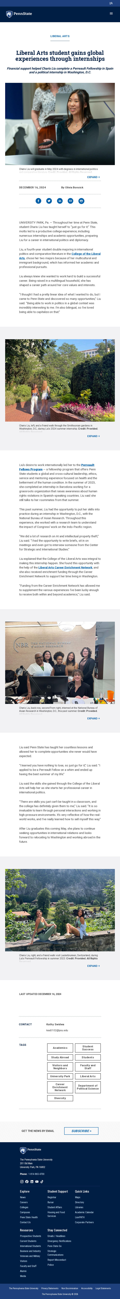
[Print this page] (81, 201)
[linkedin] (60, 201)
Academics (60, 1047)
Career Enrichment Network (60, 1087)
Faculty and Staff (88, 1067)
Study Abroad (60, 1057)
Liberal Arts (60, 36)
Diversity (60, 1098)
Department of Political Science (88, 1087)
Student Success (88, 1048)
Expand (92, 177)
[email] (70, 201)
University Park (60, 1076)
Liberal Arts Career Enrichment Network (65, 567)
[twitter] (49, 201)
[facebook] (38, 201)
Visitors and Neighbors (60, 1067)
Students (88, 1057)
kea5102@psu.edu (57, 1030)
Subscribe (80, 1131)
